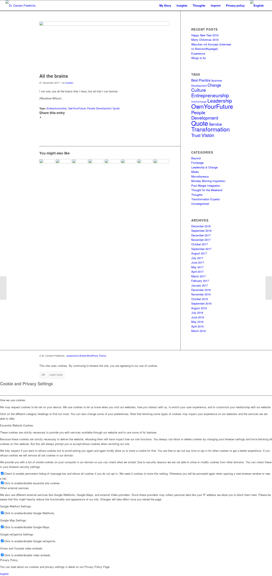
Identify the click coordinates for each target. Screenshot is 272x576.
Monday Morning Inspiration (208, 181)
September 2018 (201, 231)
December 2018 (201, 226)
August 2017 (199, 253)
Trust (196, 135)
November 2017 (201, 240)
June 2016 (197, 317)
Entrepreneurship (57, 108)
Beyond (196, 158)
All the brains (53, 76)
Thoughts (197, 195)
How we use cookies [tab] (12, 400)
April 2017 (197, 272)
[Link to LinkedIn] (217, 355)
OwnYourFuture (77, 108)
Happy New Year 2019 (204, 35)
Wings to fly (198, 58)
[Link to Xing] (223, 355)
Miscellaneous (200, 176)
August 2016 (199, 308)
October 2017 (199, 244)
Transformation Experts (205, 199)
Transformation (210, 129)
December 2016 (201, 290)
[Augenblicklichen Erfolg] (3, 288)
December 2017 (201, 235)
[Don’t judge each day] (63, 167)
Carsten (69, 82)
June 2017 (197, 262)
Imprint (4, 574)
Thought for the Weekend (206, 190)
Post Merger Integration (205, 186)
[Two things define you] (268, 288)
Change (214, 85)
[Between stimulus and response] (145, 167)
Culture (198, 90)
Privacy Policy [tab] (9, 560)
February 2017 (200, 281)
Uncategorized (200, 204)
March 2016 (198, 331)
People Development (99, 108)
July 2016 (197, 313)
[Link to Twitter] (229, 355)
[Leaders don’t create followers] (112, 167)
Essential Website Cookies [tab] (16, 425)
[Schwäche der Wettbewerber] (129, 167)
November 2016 (201, 294)
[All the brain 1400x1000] (104, 46)
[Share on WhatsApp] (45, 117)
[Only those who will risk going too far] (161, 167)
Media (195, 172)
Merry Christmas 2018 (204, 40)
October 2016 (199, 299)
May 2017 (197, 267)
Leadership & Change (204, 167)
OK (43, 374)
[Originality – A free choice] (96, 167)
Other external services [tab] (14, 488)
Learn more (56, 374)
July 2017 (197, 258)
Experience (198, 53)
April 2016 (197, 326)
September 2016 (201, 303)
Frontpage (197, 163)
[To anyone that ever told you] (80, 167)
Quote (116, 108)
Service (215, 124)
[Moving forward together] (47, 167)
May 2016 (197, 322)
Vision (207, 135)
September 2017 (201, 249)
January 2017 (199, 285)
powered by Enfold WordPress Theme (86, 355)
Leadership (219, 100)
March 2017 (198, 276)
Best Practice (201, 80)
